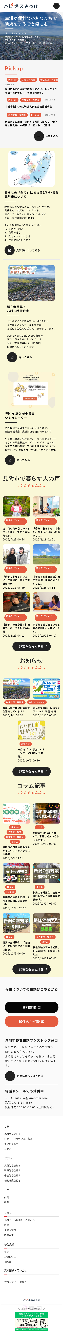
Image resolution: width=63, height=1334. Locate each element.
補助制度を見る (12, 1180)
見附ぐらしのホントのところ (19, 1219)
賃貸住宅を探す (12, 1165)
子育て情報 (10, 1229)
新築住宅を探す (12, 1170)
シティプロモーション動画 (18, 1138)
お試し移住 (10, 1256)
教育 (6, 1225)
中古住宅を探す (12, 1175)
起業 (6, 1202)
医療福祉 (9, 1234)
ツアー (7, 1251)
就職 (6, 1197)
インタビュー (11, 1143)
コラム (7, 1148)
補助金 (7, 1261)
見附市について (12, 1133)
